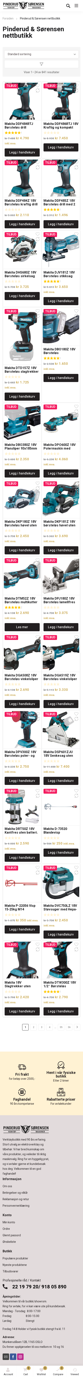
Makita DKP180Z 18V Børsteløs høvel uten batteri (21, 525)
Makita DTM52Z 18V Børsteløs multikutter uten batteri (21, 602)
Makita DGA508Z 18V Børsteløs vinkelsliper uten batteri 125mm (21, 679)
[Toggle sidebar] (41, 64)
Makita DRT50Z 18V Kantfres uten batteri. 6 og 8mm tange (21, 832)
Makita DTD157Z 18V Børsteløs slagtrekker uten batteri (22, 372)
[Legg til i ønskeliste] (38, 86)
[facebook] (13, 1356)
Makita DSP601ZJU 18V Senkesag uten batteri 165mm (58, 756)
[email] (6, 1356)
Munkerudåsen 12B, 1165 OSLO (23, 1342)
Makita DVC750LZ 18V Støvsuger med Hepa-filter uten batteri (60, 909)
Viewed (75, 1374)
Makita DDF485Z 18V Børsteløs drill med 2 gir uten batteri (59, 204)
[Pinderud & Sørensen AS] (24, 5)
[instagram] (20, 1356)
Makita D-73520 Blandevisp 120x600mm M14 (56, 832)
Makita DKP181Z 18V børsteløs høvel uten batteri (59, 525)
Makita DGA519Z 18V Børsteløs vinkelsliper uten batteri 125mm (60, 679)
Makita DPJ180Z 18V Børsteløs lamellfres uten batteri (59, 602)
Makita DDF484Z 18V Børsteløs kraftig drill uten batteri (21, 204)
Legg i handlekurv (22, 152)
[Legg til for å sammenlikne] (38, 90)
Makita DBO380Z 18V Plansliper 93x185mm (21, 446)
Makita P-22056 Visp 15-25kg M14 (20, 907)
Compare (58, 1371)
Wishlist (41, 1371)
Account (8, 1374)
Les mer (22, 627)
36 (69, 1027)
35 (61, 1027)
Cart (26, 1371)
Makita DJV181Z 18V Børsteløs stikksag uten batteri (59, 276)
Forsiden (8, 18)
